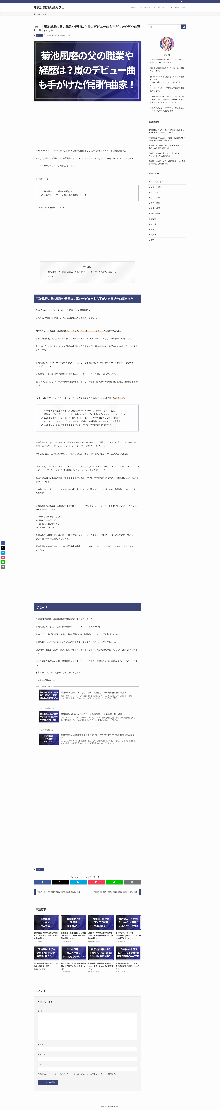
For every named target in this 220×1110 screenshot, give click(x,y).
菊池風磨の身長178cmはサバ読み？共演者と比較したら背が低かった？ (93, 692)
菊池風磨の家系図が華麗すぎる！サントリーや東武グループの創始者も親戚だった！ (97, 736)
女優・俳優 (155, 208)
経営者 (153, 235)
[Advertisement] (87, 123)
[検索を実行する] (183, 26)
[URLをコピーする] (132, 882)
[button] (42, 882)
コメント (42, 1011)
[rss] (181, 1)
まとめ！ (52, 276)
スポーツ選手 (156, 187)
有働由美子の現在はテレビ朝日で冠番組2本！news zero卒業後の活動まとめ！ (167, 139)
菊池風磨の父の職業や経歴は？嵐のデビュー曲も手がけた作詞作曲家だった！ (83, 272)
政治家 (153, 219)
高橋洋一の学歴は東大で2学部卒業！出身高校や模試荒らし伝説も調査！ (167, 162)
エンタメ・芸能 (157, 182)
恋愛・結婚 (155, 214)
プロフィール (156, 198)
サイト (40, 1065)
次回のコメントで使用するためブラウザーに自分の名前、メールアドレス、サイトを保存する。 (78, 1074)
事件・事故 (155, 203)
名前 (41, 1045)
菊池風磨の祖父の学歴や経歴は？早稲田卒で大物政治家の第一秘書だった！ (95, 714)
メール (41, 1055)
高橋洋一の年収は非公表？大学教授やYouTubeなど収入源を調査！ (164, 154)
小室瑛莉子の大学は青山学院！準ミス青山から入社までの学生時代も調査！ (166, 131)
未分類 (153, 224)
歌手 (152, 229)
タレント (39, 35)
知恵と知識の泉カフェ (49, 7)
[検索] (184, 1)
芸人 (152, 240)
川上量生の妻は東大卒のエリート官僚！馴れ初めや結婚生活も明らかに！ (166, 147)
